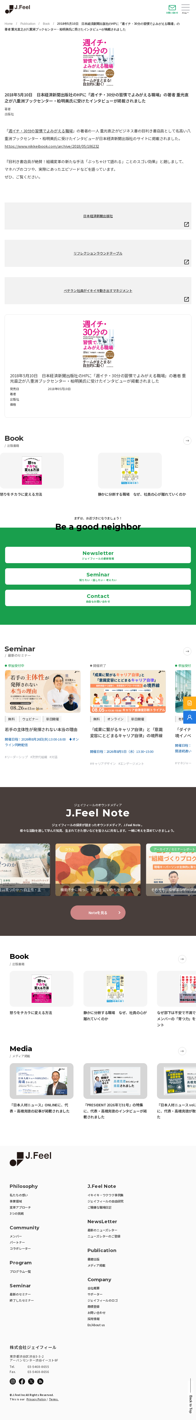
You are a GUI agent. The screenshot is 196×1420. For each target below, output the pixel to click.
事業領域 (16, 1201)
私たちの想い (19, 1195)
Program (21, 1263)
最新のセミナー (20, 1294)
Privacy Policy (36, 1399)
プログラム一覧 (20, 1271)
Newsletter (98, 555)
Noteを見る (98, 912)
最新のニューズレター (102, 1230)
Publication (27, 24)
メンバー (16, 1236)
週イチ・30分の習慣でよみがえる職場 (40, 130)
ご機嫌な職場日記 (100, 1207)
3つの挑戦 (16, 1213)
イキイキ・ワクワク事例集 (106, 1195)
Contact (98, 598)
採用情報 (94, 1318)
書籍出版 (94, 1259)
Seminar (98, 577)
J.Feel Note (102, 1186)
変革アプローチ (20, 1207)
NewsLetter (102, 1221)
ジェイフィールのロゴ (103, 1300)
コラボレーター (20, 1248)
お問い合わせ (172, 12)
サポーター (95, 1294)
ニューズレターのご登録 (104, 1236)
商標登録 (94, 1306)
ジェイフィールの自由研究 (106, 1201)
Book (46, 24)
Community (25, 1228)
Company (100, 1279)
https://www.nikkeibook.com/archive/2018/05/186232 (52, 146)
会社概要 (94, 1288)
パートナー (17, 1242)
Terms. (54, 1399)
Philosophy (24, 1186)
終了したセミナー (22, 1300)
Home (9, 24)
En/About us (96, 1325)
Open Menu (185, 8)
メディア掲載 (96, 1265)
